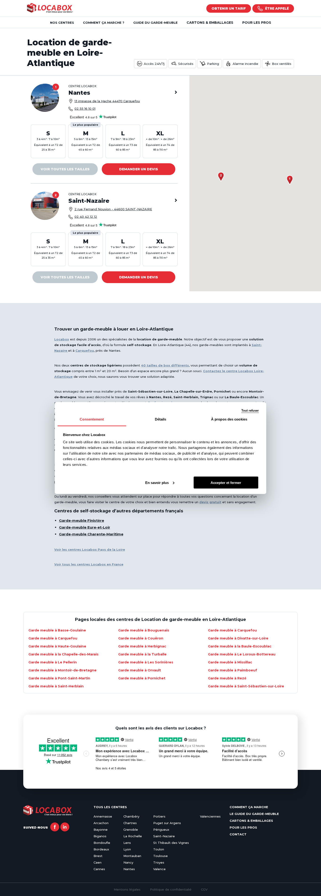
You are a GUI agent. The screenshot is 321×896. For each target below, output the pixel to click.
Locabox (61, 339)
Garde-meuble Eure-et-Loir (84, 527)
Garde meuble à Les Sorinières (145, 662)
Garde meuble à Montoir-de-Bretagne (62, 670)
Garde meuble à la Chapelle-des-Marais (63, 654)
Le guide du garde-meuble (254, 814)
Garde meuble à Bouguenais (143, 630)
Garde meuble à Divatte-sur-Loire (238, 638)
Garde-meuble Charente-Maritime (91, 534)
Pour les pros (256, 22)
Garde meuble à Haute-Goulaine (57, 646)
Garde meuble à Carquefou (232, 630)
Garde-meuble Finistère (81, 520)
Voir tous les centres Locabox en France (88, 564)
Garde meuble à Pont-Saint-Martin (59, 678)
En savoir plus (157, 482)
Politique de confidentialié (171, 889)
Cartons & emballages (210, 22)
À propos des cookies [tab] (229, 419)
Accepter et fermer (226, 482)
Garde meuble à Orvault (139, 670)
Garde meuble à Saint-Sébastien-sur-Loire (246, 686)
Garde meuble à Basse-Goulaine (57, 630)
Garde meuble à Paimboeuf (232, 670)
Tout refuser (250, 410)
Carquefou (84, 350)
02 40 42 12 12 (85, 216)
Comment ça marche (249, 807)
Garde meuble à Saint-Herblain (56, 686)
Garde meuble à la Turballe (142, 654)
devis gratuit (210, 502)
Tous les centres (110, 807)
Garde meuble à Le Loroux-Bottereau (241, 654)
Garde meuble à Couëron (140, 638)
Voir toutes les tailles (65, 169)
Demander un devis (138, 169)
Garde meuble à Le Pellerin (52, 662)
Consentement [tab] (92, 419)
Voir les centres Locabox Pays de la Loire (89, 549)
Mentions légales (127, 889)
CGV (204, 889)
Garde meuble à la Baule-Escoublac (239, 646)
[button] (290, 180)
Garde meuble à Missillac (230, 662)
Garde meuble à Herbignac (142, 646)
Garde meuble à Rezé (227, 678)
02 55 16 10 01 (84, 108)
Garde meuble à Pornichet (141, 678)
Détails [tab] (160, 419)
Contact (238, 834)
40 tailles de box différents (165, 365)
